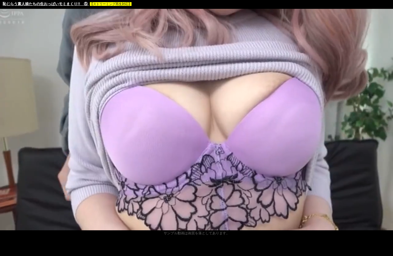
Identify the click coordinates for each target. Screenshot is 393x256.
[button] (16, 226)
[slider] (196, 226)
